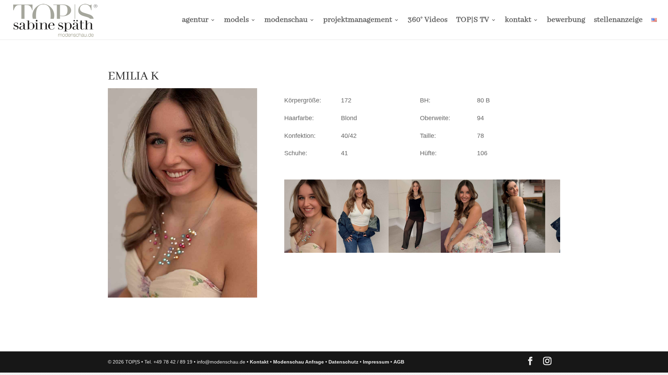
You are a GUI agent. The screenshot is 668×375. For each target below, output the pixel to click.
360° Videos (427, 21)
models (236, 21)
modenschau (286, 21)
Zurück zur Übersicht (148, 339)
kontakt (518, 21)
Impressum (376, 362)
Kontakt (259, 362)
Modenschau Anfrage (298, 362)
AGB (398, 362)
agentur (195, 21)
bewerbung (566, 21)
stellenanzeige (618, 21)
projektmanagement (357, 21)
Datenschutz (343, 362)
